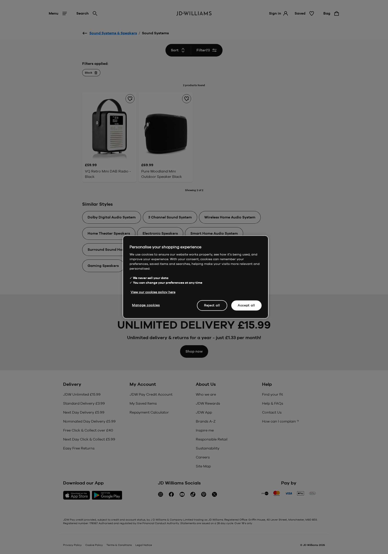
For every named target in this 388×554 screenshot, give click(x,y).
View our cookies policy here (153, 292)
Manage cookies (146, 305)
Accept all (246, 305)
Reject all (212, 305)
